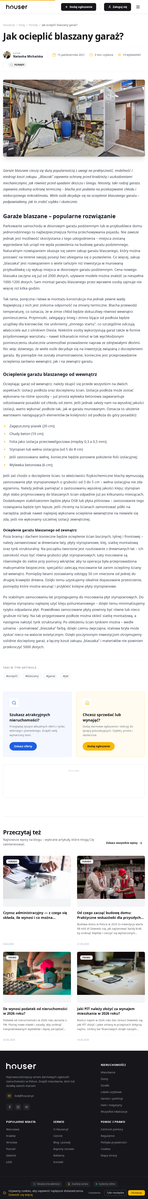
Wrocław (11, 1142)
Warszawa (12, 1129)
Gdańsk (11, 1155)
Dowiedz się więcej (20, 1194)
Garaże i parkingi (112, 1098)
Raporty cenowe (63, 1149)
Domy (104, 1079)
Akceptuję (136, 1192)
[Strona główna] (16, 7)
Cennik (57, 1136)
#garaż (50, 676)
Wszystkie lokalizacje (114, 1111)
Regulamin (108, 1136)
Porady (33, 25)
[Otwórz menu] (138, 7)
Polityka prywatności (114, 1142)
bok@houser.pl (24, 1096)
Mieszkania (108, 1072)
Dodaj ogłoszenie (98, 746)
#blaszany (32, 676)
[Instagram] (18, 1107)
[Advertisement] (74, 783)
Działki (105, 1085)
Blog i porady (62, 1142)
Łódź (9, 1162)
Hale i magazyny (111, 1105)
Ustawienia (94, 1192)
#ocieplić (12, 676)
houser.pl (9, 25)
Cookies (106, 1149)
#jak (65, 676)
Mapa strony (109, 1155)
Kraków (11, 1136)
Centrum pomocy (112, 1129)
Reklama (58, 1155)
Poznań (11, 1149)
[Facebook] (9, 1107)
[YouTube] (26, 1107)
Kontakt (58, 1162)
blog (22, 25)
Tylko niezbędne (115, 1192)
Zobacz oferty (23, 746)
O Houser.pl (60, 1129)
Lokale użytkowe (111, 1092)
